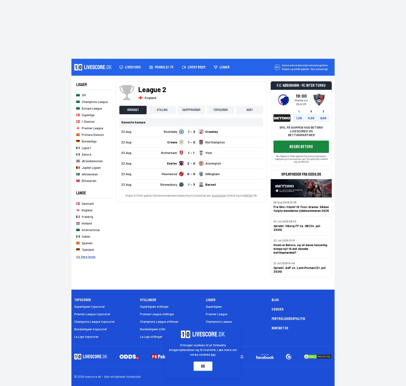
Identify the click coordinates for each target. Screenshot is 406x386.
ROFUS (248, 195)
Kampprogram (191, 110)
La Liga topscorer (86, 337)
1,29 (299, 118)
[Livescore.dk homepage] (93, 67)
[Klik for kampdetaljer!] (191, 131)
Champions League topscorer (94, 321)
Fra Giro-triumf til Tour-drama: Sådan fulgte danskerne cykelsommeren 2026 (301, 209)
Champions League (219, 321)
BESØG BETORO (301, 146)
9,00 (323, 118)
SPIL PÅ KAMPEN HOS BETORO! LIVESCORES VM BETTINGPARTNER (301, 131)
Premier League (216, 314)
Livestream (196, 67)
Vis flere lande (85, 257)
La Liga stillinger (151, 337)
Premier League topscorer (92, 314)
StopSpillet (219, 195)
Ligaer (224, 67)
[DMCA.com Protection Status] (318, 356)
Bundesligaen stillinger (155, 329)
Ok (203, 366)
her (213, 354)
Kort (249, 110)
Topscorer (220, 110)
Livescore (133, 67)
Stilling (162, 110)
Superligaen (214, 306)
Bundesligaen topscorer (90, 329)
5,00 (311, 118)
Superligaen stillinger (154, 306)
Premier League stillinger (157, 314)
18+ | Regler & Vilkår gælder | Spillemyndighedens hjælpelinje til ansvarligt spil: (301, 157)
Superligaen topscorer (89, 306)
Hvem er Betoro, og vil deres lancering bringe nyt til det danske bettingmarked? (300, 248)
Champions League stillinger (159, 321)
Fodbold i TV (164, 67)
